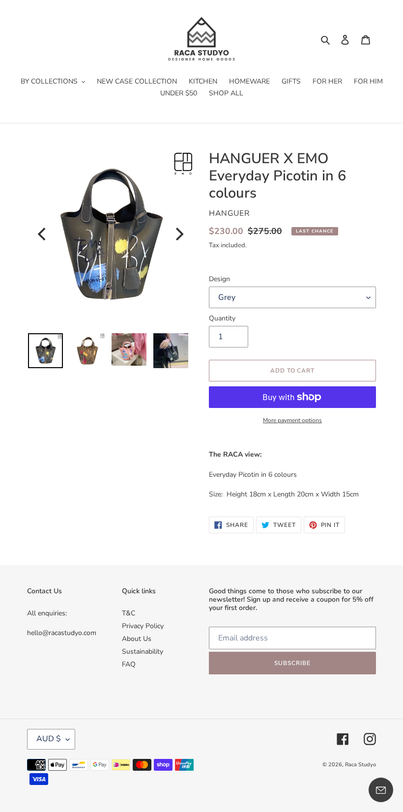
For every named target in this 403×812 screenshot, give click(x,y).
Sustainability (142, 651)
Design (219, 279)
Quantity (222, 318)
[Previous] (43, 234)
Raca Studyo (360, 764)
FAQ (129, 664)
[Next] (178, 234)
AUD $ (48, 738)
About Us (136, 638)
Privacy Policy (143, 626)
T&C (128, 613)
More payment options (292, 420)
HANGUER (229, 213)
